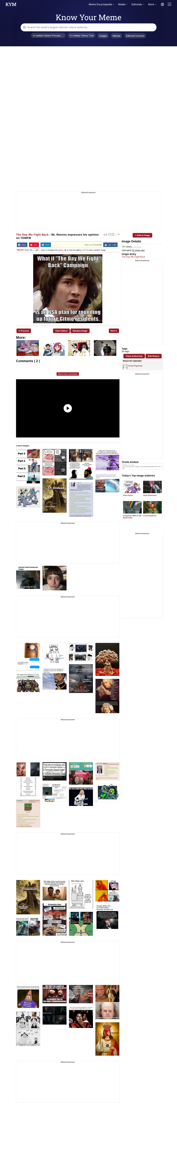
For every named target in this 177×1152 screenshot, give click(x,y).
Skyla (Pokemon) (150, 495)
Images (103, 35)
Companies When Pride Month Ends (132, 517)
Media (121, 4)
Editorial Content (135, 35)
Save (34, 245)
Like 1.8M (111, 245)
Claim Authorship (134, 356)
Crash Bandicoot (149, 516)
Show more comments (68, 374)
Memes (116, 35)
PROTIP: (20, 250)
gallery (60, 250)
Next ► (114, 331)
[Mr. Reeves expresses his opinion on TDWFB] (67, 288)
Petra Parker (128, 495)
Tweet (47, 245)
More (151, 4)
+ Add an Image (142, 235)
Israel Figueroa (135, 366)
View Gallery (61, 331)
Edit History (153, 356)
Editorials (137, 4)
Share (23, 245)
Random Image (80, 331)
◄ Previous (23, 331)
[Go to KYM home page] (11, 5)
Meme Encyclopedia (100, 4)
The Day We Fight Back (32, 234)
